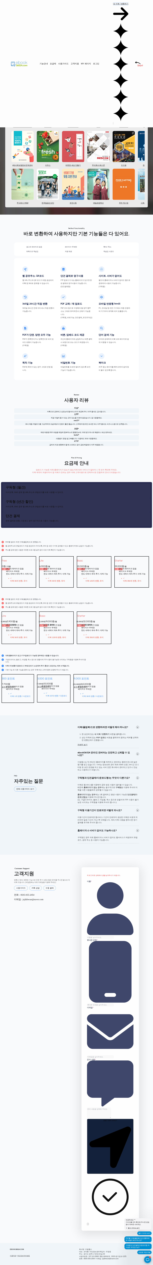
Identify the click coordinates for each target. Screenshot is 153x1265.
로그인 (96, 63)
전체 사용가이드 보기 (25, 789)
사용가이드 (21, 888)
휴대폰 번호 (92, 940)
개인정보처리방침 (23, 1256)
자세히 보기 (82, 745)
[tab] (76, 491)
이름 (89, 881)
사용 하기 (6, 569)
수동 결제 (50, 888)
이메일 (90, 1007)
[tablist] (76, 593)
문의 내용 (91, 1059)
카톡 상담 (36, 888)
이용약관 (13, 1256)
